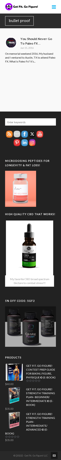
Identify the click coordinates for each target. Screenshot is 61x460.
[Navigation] (54, 7)
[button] (51, 122)
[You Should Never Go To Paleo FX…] (11, 43)
